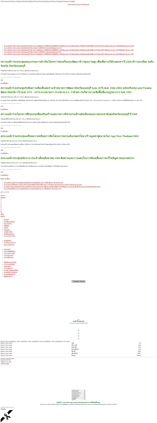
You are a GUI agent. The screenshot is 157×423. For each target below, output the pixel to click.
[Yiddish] (72, 1)
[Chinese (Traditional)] (16, 1)
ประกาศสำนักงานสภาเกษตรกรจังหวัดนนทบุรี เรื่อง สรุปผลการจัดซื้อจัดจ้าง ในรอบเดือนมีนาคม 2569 (32, 52)
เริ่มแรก (3, 195)
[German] (41, 1)
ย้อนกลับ (3, 197)
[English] (25, 1)
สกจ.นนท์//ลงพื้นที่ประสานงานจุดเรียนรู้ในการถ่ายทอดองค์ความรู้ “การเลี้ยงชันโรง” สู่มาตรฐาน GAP (32, 188)
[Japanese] (47, 1)
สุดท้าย (3, 216)
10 (1, 212)
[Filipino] (30, 1)
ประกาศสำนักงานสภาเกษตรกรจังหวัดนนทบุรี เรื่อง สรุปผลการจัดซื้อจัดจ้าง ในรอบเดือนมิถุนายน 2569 (32, 48)
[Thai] (2, 1)
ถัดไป (2, 214)
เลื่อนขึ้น (3, 409)
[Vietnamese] (65, 1)
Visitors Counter (5, 363)
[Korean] (53, 1)
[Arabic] (7, 1)
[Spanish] (59, 1)
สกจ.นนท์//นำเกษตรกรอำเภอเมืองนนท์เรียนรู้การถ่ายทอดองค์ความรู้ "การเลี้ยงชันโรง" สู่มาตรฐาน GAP (33, 182)
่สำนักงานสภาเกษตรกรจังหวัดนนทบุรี (78, 4)
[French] (36, 1)
